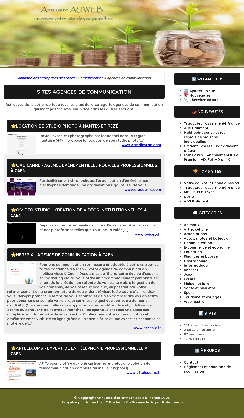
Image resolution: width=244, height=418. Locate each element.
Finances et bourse (201, 256)
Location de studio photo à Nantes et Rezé (67, 126)
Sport (189, 292)
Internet (191, 270)
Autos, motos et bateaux (206, 238)
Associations (195, 233)
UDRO (189, 196)
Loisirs (190, 279)
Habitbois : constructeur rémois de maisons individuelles (205, 137)
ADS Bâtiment (196, 128)
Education (193, 252)
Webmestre (194, 301)
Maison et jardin (198, 283)
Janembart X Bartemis (105, 402)
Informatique (196, 265)
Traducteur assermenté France (212, 123)
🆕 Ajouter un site (199, 91)
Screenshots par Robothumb (157, 402)
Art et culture (196, 229)
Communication (198, 243)
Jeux (188, 274)
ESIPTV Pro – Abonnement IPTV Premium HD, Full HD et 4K (211, 157)
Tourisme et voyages (202, 297)
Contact (191, 362)
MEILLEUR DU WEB (199, 192)
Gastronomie (195, 261)
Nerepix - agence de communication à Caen (64, 254)
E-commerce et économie (207, 247)
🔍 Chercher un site (201, 100)
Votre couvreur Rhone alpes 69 (211, 183)
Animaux (191, 224)
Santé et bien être (199, 288)
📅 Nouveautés (197, 95)
